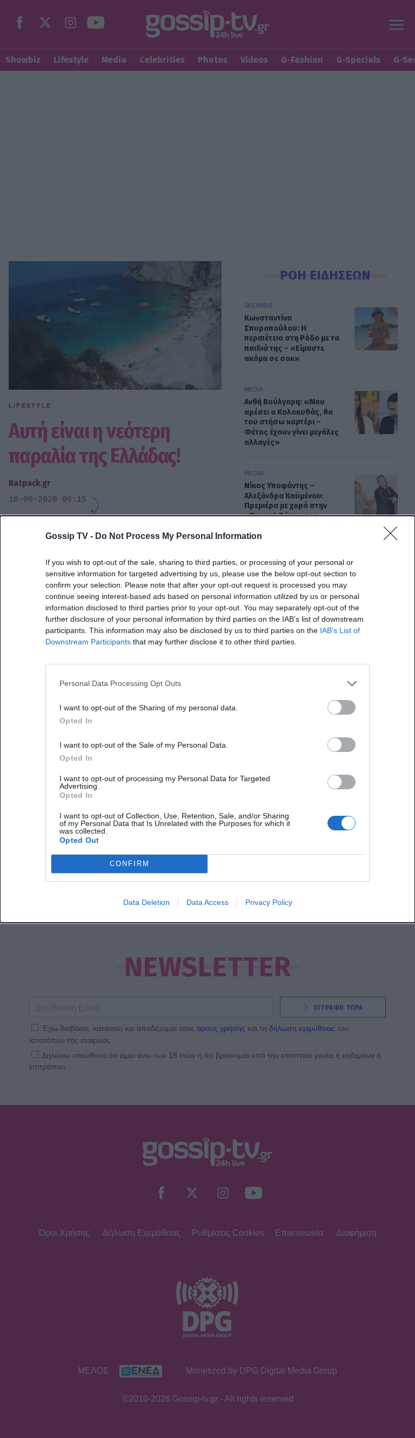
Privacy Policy (268, 902)
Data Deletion (146, 902)
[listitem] (207, 683)
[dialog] (207, 719)
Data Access (207, 902)
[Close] (394, 537)
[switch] (341, 707)
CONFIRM (130, 864)
